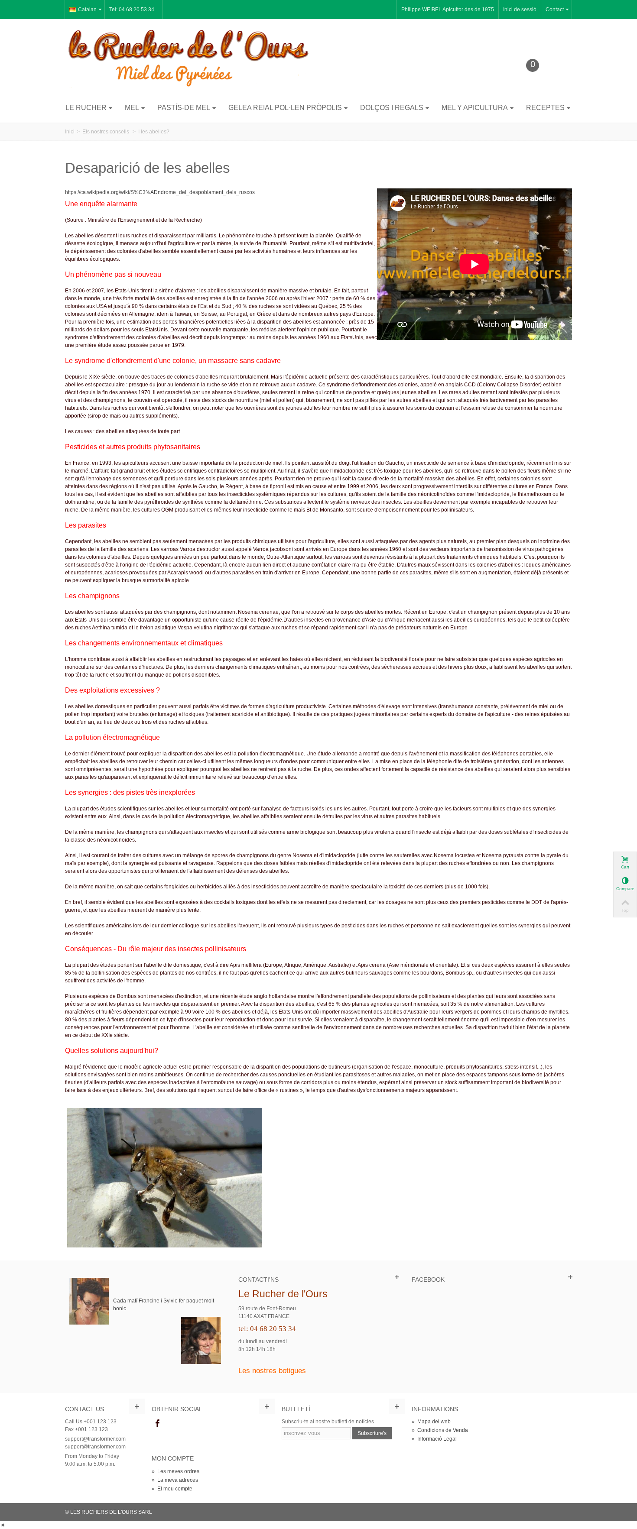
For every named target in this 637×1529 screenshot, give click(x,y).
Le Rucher (86, 107)
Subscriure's (372, 1433)
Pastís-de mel (183, 107)
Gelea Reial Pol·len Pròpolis (285, 107)
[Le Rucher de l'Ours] (188, 58)
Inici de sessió (519, 9)
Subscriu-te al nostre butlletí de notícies (328, 1422)
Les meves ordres (175, 1471)
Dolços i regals (391, 107)
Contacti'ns (258, 1279)
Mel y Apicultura (475, 107)
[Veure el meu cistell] (539, 79)
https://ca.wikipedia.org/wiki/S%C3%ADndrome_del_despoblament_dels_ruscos (160, 192)
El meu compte (172, 1489)
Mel (132, 107)
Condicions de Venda (440, 1430)
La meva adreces (175, 1480)
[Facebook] (157, 1423)
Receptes (545, 107)
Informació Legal (434, 1439)
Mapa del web (431, 1422)
